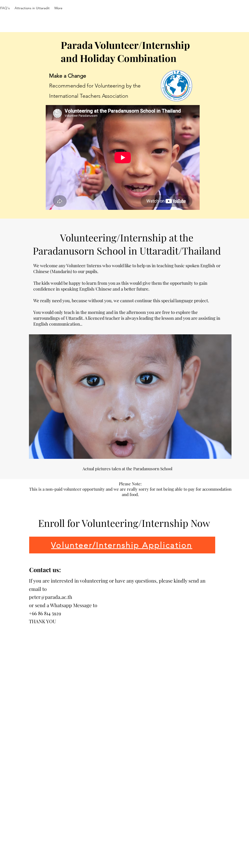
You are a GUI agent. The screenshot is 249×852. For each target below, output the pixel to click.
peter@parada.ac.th (50, 597)
